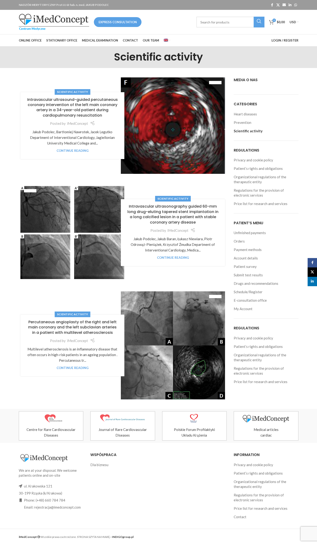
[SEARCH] (259, 22)
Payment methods (248, 249)
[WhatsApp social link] (295, 5)
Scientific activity (72, 92)
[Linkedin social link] (290, 5)
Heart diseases (245, 114)
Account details (246, 258)
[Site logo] (54, 21)
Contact (240, 517)
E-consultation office (250, 300)
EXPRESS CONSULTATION (118, 22)
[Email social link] (284, 5)
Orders (239, 241)
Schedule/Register (248, 292)
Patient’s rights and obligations (258, 168)
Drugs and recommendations (256, 283)
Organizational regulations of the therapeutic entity (260, 179)
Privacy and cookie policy (253, 160)
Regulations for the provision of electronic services (259, 192)
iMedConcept (77, 123)
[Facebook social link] (272, 5)
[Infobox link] (51, 425)
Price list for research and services (260, 204)
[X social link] (278, 5)
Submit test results (248, 275)
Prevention (242, 122)
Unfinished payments (250, 233)
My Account (243, 309)
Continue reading (72, 150)
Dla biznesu (99, 465)
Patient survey (245, 266)
